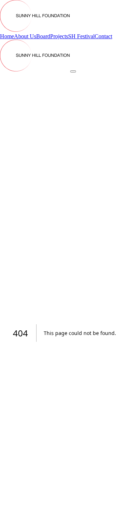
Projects (59, 36)
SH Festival (81, 36)
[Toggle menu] (73, 71)
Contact (103, 36)
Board (43, 36)
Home (7, 36)
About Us (25, 36)
